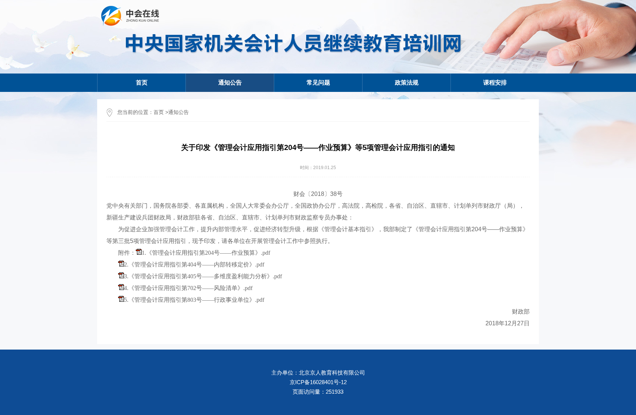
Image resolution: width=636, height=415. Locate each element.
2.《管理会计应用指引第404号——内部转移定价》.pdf (194, 264)
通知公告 (178, 112)
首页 (142, 82)
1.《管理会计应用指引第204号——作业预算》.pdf (206, 253)
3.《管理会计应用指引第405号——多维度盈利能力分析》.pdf (203, 276)
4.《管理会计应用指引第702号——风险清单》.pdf (188, 288)
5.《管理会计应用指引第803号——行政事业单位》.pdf (194, 300)
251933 (334, 392)
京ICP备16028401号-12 (318, 382)
